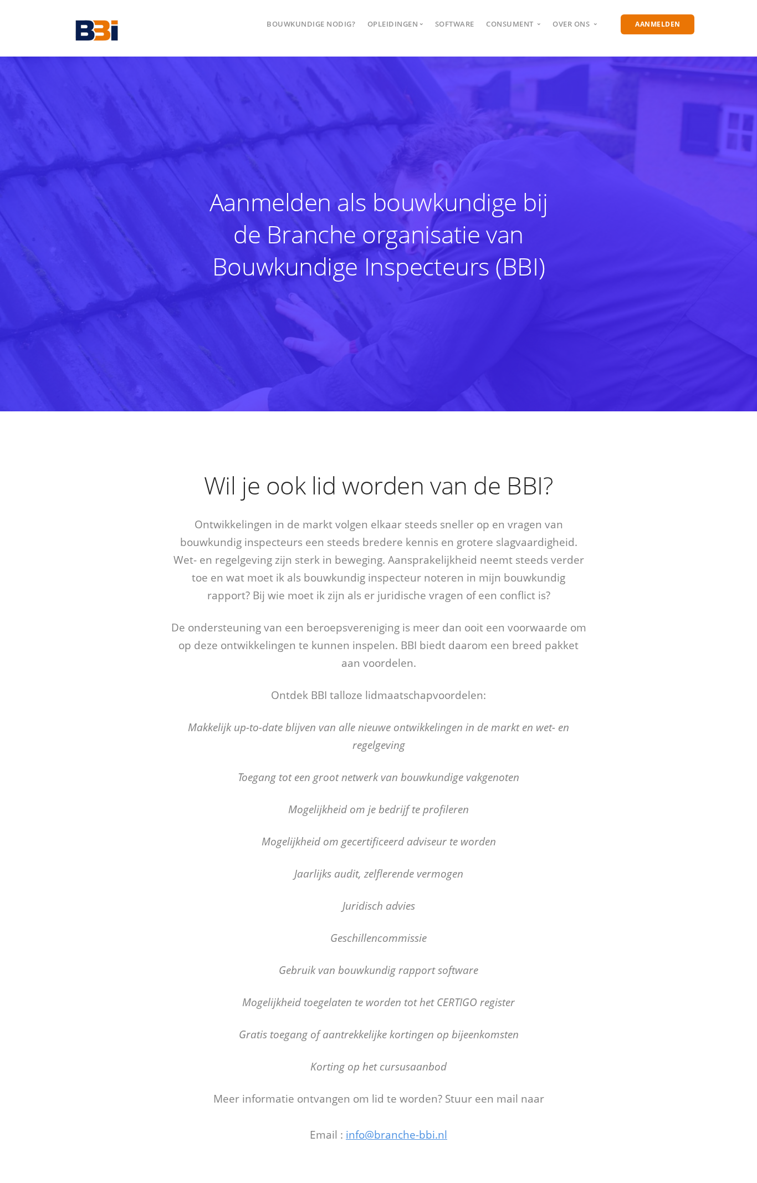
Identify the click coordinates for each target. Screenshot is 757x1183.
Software (454, 24)
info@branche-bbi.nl (396, 1135)
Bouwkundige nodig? (311, 24)
